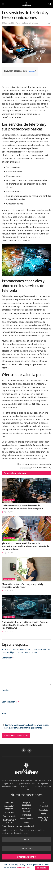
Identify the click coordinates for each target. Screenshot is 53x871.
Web (4, 713)
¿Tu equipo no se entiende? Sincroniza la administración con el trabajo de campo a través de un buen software (25, 546)
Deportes (9, 802)
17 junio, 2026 (8, 553)
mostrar (32, 71)
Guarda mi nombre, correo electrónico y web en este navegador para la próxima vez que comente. (27, 726)
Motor (26, 822)
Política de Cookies (24, 867)
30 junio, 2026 (8, 512)
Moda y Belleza (26, 818)
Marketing (26, 815)
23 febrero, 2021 (8, 23)
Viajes (43, 813)
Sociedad (44, 806)
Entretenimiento (9, 816)
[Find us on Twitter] (29, 751)
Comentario (8, 657)
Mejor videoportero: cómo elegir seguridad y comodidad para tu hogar (22, 585)
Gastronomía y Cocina (9, 821)
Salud (44, 802)
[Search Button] (49, 4)
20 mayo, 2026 (8, 631)
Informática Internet (26, 809)
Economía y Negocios (9, 807)
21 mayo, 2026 (8, 591)
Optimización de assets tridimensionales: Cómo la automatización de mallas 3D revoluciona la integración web (24, 625)
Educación (9, 812)
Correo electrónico (10, 702)
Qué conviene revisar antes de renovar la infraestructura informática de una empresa (22, 507)
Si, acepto (41, 868)
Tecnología (9, 500)
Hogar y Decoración (26, 803)
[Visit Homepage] (26, 3)
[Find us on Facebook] (23, 750)
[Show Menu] (3, 4)
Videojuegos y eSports (44, 818)
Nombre (6, 690)
